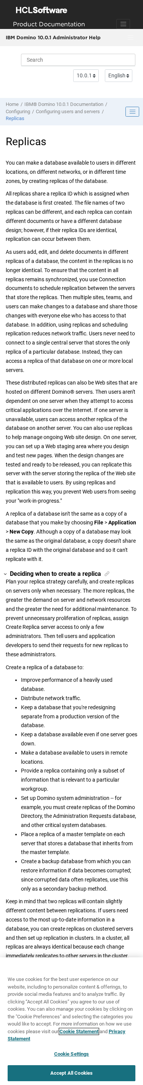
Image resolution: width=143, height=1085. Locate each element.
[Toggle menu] (130, 38)
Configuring (18, 111)
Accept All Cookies (71, 1073)
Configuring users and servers (68, 111)
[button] (6, 574)
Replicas (15, 118)
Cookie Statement (78, 1031)
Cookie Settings (71, 1054)
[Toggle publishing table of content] (132, 112)
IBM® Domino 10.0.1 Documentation (63, 104)
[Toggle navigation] (123, 24)
